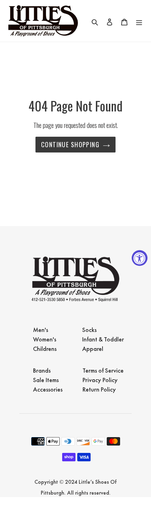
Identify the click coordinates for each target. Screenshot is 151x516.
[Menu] (139, 21)
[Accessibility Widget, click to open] (139, 258)
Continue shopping (70, 144)
